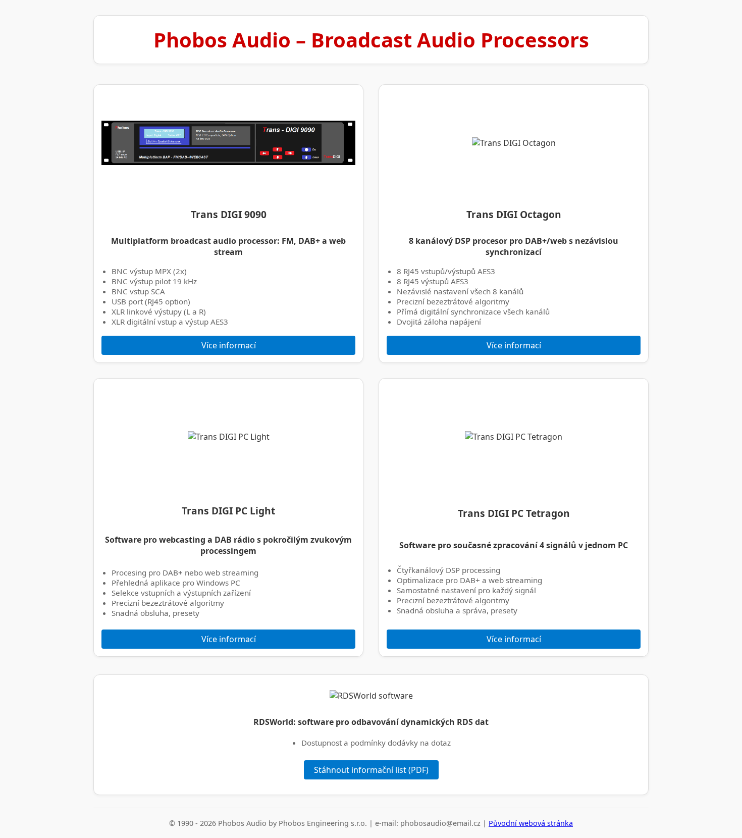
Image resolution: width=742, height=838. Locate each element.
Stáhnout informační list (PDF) (371, 769)
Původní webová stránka (531, 823)
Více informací (228, 345)
